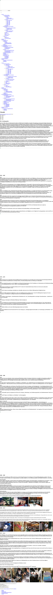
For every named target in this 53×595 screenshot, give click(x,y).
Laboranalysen (7, 48)
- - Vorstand (6, 90)
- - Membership (7, 74)
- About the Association (6, 63)
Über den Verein (4, 114)
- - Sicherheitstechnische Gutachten (9, 100)
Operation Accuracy (9, 28)
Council (8, 17)
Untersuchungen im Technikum (9, 47)
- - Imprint (6, 85)
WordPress (14, 588)
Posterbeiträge (7, 57)
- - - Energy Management (10, 80)
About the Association (6, 15)
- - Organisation (7, 65)
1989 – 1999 (8, 23)
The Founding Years (9, 20)
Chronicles (6, 19)
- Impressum (5, 109)
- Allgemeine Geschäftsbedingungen (8, 108)
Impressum (4, 60)
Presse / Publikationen (6, 55)
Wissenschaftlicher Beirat (8, 43)
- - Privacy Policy (7, 86)
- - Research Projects (7, 83)
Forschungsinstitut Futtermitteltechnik (6, 592)
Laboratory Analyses (9, 29)
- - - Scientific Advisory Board (11, 67)
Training (6, 32)
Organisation (6, 16)
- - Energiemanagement (8, 99)
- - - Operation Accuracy (10, 77)
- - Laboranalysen (7, 97)
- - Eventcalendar (7, 81)
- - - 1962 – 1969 (9, 69)
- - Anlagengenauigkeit (8, 96)
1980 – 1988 (8, 22)
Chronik (4, 44)
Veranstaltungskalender (5, 593)
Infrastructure (6, 35)
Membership (6, 25)
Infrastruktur (5, 54)
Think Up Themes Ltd (7, 588)
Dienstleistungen (5, 46)
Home (1, 114)
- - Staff (6, 82)
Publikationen (7, 56)
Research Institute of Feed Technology (8, 26)
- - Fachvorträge (7, 105)
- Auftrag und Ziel (5, 89)
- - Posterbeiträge (7, 106)
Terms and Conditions (8, 38)
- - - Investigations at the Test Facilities (12, 76)
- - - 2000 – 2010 (9, 72)
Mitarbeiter (4, 53)
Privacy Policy (7, 37)
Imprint (6, 36)
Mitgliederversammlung (8, 42)
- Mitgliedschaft (5, 93)
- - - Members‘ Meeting (10, 66)
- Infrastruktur (5, 103)
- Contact (4, 84)
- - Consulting (7, 78)
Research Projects (7, 34)
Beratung (4, 49)
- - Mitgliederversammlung (8, 91)
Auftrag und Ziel (5, 40)
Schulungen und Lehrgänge (7, 52)
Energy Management (9, 31)
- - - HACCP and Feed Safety (10, 79)
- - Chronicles (7, 68)
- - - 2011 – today (9, 73)
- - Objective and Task (8, 64)
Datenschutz (5, 61)
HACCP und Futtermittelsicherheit (9, 50)
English (3, 590)
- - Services (6, 75)
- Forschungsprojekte (6, 102)
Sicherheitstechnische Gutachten (9, 51)
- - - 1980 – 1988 (9, 71)
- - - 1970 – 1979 (9, 70)
